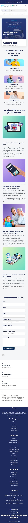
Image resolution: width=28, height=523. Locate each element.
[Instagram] (14, 512)
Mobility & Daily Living (7, 13)
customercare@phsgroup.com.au (9, 385)
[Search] (25, 10)
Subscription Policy (14, 462)
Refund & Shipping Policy (14, 442)
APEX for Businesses (14, 451)
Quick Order (14, 472)
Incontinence (14, 423)
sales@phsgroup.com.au (7, 386)
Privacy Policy (14, 458)
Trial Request (14, 464)
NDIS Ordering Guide (14, 447)
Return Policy (14, 455)
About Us (14, 438)
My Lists (14, 474)
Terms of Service (14, 460)
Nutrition (14, 421)
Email (4, 307)
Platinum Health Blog (14, 440)
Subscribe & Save (14, 483)
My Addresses (14, 479)
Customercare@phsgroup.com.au (15, 495)
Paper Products (14, 428)
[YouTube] (17, 512)
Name (4, 301)
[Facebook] (11, 512)
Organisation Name (7, 325)
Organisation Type (7, 319)
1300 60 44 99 (19, 2)
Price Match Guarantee (14, 449)
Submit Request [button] (8, 348)
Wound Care (14, 430)
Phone (4, 313)
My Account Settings (14, 481)
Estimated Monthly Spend (9, 331)
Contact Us (14, 453)
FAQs (14, 444)
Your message (6, 337)
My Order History (14, 476)
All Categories (5, 10)
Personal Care (14, 426)
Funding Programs (14, 485)
